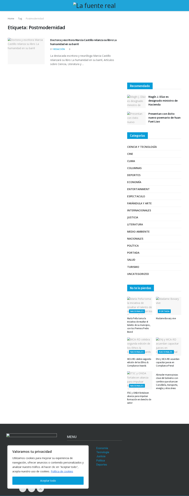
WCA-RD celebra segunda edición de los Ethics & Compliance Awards (139, 362)
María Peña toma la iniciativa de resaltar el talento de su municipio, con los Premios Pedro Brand (138, 325)
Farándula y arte (139, 203)
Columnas (134, 168)
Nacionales (135, 238)
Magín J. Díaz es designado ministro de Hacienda (163, 100)
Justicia (132, 217)
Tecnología (102, 452)
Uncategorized (138, 274)
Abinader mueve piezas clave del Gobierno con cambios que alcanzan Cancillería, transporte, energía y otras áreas (167, 381)
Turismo (133, 267)
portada (133, 252)
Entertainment (138, 189)
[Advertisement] (154, 48)
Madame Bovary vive (166, 318)
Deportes (133, 175)
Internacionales (139, 210)
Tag (20, 18)
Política (133, 245)
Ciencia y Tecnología (142, 147)
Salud (131, 259)
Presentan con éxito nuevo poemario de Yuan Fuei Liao (164, 117)
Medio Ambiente (138, 231)
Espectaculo (136, 196)
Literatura (135, 224)
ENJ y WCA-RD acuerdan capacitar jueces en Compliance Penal (167, 362)
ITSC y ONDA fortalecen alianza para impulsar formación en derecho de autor (139, 398)
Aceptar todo (48, 480)
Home (11, 18)
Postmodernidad (35, 18)
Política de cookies (62, 471)
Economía (134, 182)
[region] (48, 467)
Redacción (59, 49)
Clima (131, 161)
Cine (130, 154)
